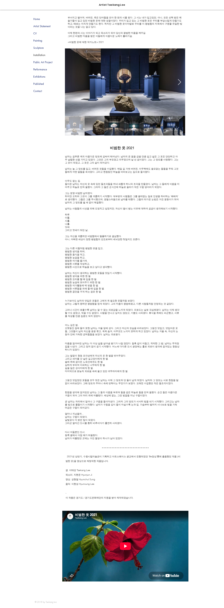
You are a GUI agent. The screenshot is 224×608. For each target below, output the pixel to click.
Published (38, 84)
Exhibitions (39, 76)
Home (36, 19)
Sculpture (38, 48)
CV (35, 33)
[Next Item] (179, 82)
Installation (39, 55)
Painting (37, 40)
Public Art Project (42, 62)
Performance (40, 69)
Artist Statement (42, 26)
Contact (37, 91)
